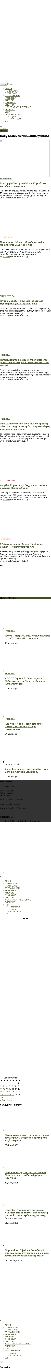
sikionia (6, 198)
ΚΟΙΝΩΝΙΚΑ (10, 98)
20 (13, 1092)
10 (4, 1089)
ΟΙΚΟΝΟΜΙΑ (10, 102)
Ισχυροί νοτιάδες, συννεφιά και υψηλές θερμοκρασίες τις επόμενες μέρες (21, 302)
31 (4, 1097)
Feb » (9, 1100)
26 (10, 1094)
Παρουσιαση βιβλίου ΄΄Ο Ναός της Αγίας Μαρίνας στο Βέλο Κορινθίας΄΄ (22, 243)
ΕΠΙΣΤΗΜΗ (10, 105)
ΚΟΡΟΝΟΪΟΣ (6, 178)
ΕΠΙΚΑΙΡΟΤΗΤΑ (7, 296)
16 (1, 1092)
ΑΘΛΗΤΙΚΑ (10, 109)
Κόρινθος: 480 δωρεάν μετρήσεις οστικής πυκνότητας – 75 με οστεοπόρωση (24, 726)
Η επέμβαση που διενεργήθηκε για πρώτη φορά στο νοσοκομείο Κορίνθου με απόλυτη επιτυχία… (24, 363)
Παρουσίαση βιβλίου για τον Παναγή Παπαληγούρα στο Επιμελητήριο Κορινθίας (25, 1175)
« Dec (2, 1100)
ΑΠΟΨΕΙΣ (9, 100)
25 (7, 1094)
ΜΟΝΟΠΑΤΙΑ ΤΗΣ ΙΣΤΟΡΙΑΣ (18, 107)
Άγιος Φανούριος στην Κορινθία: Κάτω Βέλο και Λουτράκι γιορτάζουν (26, 770)
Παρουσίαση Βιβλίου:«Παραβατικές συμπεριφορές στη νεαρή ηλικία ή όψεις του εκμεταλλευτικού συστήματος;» (27, 1253)
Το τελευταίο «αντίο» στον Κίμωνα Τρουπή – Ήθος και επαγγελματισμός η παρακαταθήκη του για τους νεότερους (25, 426)
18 (7, 1092)
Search (4, 130)
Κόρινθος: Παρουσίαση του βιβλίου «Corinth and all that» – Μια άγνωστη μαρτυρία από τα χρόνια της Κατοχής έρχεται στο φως (26, 1214)
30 (1, 1097)
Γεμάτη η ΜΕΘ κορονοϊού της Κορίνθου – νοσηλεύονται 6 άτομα (23, 184)
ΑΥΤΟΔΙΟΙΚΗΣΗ (12, 95)
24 (4, 1094)
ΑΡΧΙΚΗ (8, 88)
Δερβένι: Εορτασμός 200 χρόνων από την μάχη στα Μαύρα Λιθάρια (23, 486)
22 (19, 1092)
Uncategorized (12, 764)
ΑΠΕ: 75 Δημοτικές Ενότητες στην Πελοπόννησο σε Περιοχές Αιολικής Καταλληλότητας (25, 681)
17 (4, 1092)
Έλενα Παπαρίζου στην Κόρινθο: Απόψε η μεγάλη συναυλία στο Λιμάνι (27, 637)
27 (13, 1094)
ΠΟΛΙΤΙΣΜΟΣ (11, 93)
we (6, 121)
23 (1, 1094)
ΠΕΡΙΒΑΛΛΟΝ (11, 91)
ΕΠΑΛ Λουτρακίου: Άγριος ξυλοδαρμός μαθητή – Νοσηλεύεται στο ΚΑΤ (22, 545)
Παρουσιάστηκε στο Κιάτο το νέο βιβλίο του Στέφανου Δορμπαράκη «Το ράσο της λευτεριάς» (27, 1138)
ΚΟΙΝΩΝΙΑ (5, 355)
